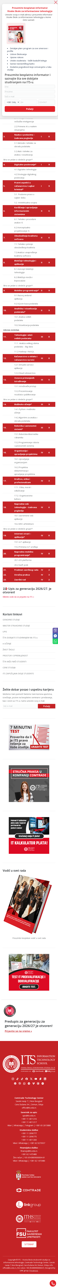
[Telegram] (29, 1083)
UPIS (5, 631)
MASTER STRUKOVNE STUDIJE (16, 625)
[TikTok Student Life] (22, 1079)
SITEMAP (29, 1244)
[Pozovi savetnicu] (53, 1283)
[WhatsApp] (55, 525)
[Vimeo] (34, 1083)
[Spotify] (43, 1083)
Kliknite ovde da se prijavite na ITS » (18, 597)
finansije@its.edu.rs (29, 1151)
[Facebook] (27, 1079)
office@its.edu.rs (29, 1107)
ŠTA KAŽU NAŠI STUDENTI (14, 661)
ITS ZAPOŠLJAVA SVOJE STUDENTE (18, 673)
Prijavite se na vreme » (18, 1031)
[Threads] (38, 1083)
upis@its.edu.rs (29, 1115)
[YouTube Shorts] (40, 1079)
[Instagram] (13, 1079)
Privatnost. (33, 1270)
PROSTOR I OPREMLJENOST (15, 655)
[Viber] (55, 518)
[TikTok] (18, 1079)
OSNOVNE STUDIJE (11, 619)
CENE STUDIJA (9, 667)
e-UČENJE (7, 643)
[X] (31, 1079)
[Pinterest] (15, 1083)
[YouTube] (36, 1079)
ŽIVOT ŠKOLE (9, 649)
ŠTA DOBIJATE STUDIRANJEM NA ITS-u (20, 637)
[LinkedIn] (45, 1079)
